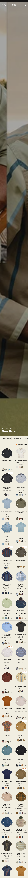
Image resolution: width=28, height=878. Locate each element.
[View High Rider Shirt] (7, 552)
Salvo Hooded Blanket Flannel (21, 611)
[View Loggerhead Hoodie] (7, 527)
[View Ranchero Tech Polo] (7, 701)
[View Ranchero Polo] (21, 527)
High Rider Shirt (7, 560)
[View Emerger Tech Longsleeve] (7, 603)
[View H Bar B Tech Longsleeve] (21, 478)
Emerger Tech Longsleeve (7, 611)
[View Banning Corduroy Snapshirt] (21, 503)
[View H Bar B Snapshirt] (21, 453)
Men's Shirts (9, 428)
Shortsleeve (7, 438)
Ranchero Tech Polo (7, 709)
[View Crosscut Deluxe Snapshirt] (7, 453)
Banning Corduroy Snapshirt (7, 685)
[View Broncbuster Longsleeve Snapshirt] (7, 478)
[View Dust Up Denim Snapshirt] (7, 576)
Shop (3, 428)
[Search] (5, 5)
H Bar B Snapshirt (21, 460)
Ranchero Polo (21, 535)
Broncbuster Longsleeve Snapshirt (7, 487)
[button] (25, 5)
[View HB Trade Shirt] (21, 552)
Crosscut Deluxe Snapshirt (7, 635)
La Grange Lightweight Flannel (21, 585)
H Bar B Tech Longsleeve (21, 660)
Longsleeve (17, 438)
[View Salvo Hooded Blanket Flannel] (21, 603)
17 (25, 467)
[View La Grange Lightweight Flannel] (21, 576)
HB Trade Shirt (21, 560)
